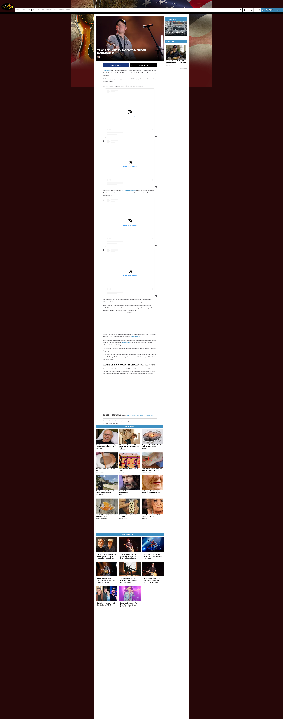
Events (55, 10)
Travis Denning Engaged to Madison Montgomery (139, 415)
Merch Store (24, 13)
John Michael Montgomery (129, 190)
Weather (61, 10)
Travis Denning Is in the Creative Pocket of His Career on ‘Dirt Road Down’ (106, 580)
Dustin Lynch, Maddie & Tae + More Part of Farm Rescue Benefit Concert (129, 605)
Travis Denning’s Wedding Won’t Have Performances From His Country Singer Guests (128, 556)
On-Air (23, 10)
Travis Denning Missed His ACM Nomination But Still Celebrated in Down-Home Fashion (152, 580)
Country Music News (113, 423)
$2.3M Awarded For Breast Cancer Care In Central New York (176, 33)
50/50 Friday (10, 13)
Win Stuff (48, 10)
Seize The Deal (40, 10)
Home (17, 10)
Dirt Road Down (125, 342)
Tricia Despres (103, 56)
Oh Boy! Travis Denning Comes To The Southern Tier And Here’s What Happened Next (106, 556)
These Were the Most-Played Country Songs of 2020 (106, 604)
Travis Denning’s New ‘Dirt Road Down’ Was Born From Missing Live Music (128, 580)
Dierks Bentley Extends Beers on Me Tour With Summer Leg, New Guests (153, 556)
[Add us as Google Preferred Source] (244, 10)
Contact (68, 10)
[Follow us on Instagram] (252, 10)
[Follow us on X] (255, 10)
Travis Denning (107, 70)
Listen (28, 10)
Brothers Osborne (135, 336)
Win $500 (17, 13)
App (33, 10)
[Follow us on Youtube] (259, 10)
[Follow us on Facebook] (248, 10)
